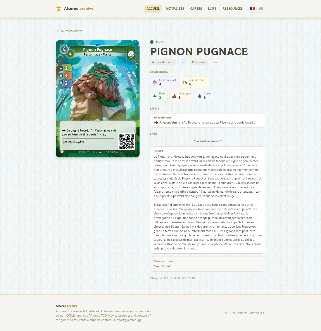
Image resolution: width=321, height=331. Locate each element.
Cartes (196, 8)
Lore (212, 8)
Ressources (233, 8)
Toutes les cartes (71, 31)
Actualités (175, 8)
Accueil (153, 8)
